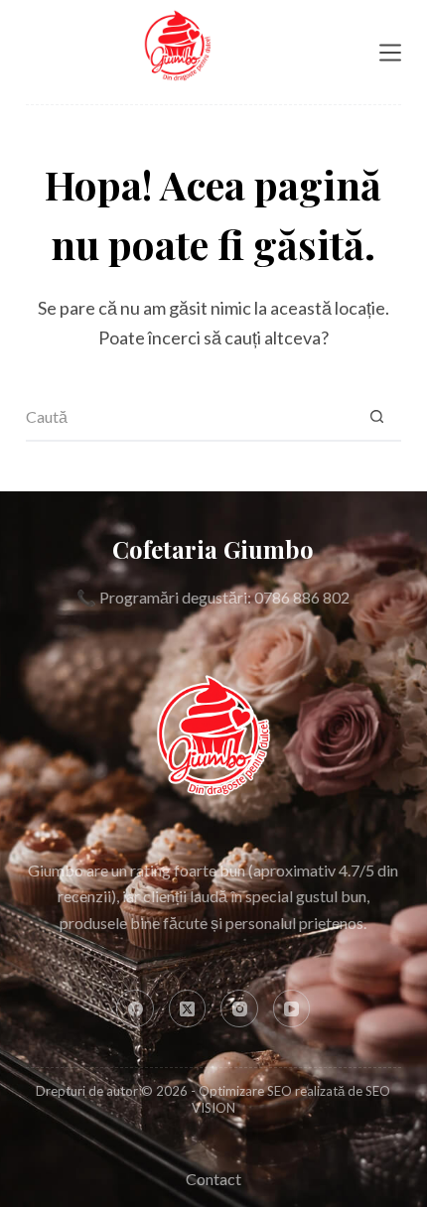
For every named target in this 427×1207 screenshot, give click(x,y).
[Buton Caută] (376, 417)
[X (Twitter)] (188, 1008)
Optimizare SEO (245, 1091)
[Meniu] (390, 53)
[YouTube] (292, 1008)
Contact (213, 1178)
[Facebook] (135, 1008)
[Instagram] (239, 1008)
